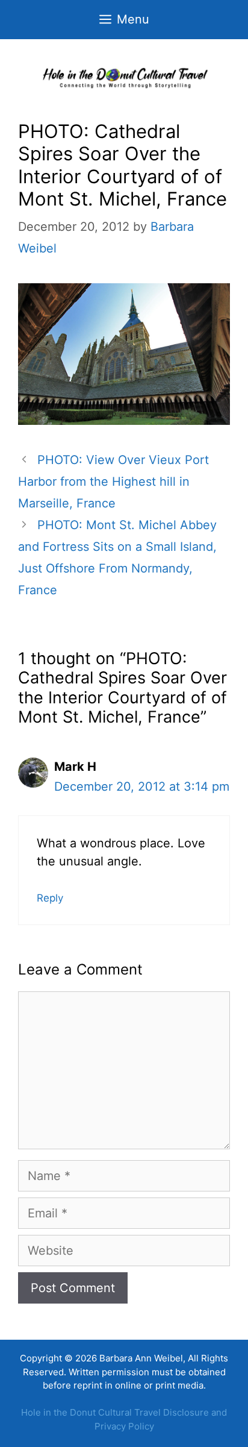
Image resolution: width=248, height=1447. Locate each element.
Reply (50, 898)
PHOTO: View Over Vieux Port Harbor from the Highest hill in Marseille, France (113, 481)
